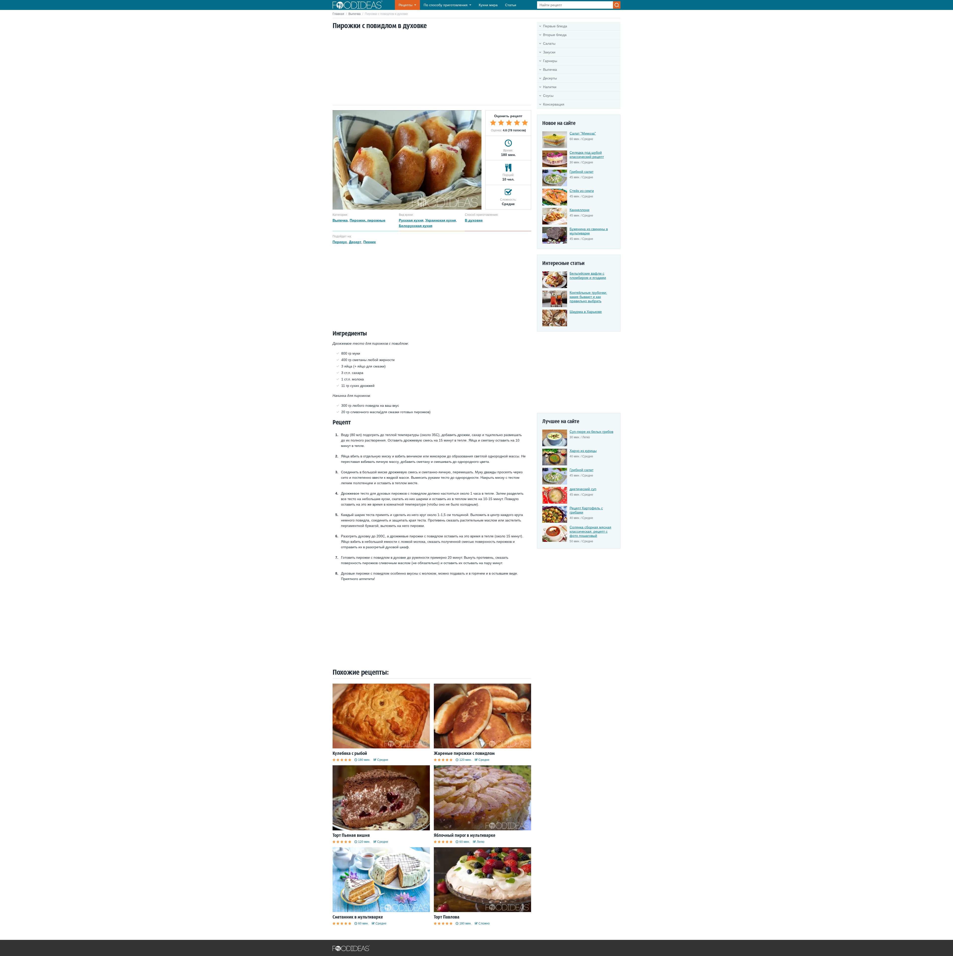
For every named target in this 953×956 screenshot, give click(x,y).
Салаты (549, 43)
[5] (525, 123)
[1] (493, 123)
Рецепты (405, 5)
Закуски (549, 52)
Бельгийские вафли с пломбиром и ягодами (588, 275)
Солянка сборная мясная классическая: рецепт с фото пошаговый (590, 531)
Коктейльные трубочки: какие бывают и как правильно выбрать (588, 297)
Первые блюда (555, 26)
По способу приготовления (446, 5)
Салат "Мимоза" (583, 133)
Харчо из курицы (583, 451)
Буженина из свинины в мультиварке (589, 231)
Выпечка (354, 14)
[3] (509, 123)
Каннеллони (579, 210)
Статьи (510, 5)
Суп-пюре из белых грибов (591, 432)
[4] (517, 123)
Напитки (549, 87)
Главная (338, 14)
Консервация (553, 104)
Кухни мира (488, 5)
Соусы (548, 96)
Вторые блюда (555, 35)
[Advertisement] (432, 68)
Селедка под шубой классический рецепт (587, 154)
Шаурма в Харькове (586, 312)
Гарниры (550, 61)
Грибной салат (581, 172)
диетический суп (583, 489)
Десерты (550, 78)
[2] (501, 123)
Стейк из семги (582, 191)
